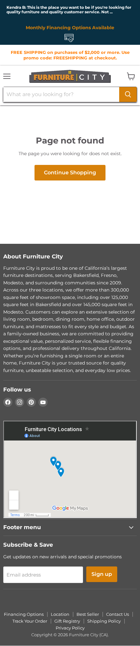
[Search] (128, 94)
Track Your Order (29, 621)
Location (60, 614)
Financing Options (24, 614)
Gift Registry (67, 621)
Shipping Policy (104, 621)
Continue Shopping (70, 172)
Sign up (101, 574)
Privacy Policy (70, 627)
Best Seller (88, 614)
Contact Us (117, 614)
